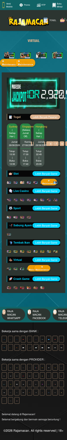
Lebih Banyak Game (46, 173)
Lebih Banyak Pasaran (45, 117)
